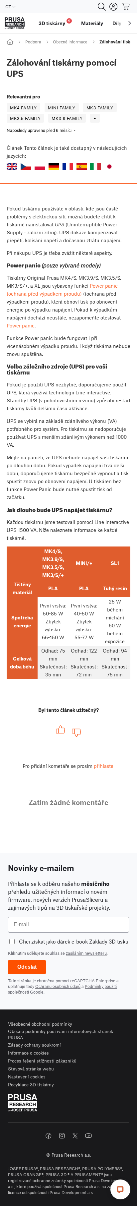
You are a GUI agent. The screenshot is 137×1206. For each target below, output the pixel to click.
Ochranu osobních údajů (57, 986)
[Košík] (126, 6)
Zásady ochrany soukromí (34, 1045)
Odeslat (27, 967)
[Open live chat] (120, 1189)
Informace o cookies (28, 1053)
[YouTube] (88, 1135)
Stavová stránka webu (31, 1068)
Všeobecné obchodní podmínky (40, 1024)
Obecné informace (70, 41)
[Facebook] (48, 1135)
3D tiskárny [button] (54, 22)
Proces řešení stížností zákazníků (42, 1060)
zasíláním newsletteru (86, 953)
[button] (12, 166)
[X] (75, 1135)
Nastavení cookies (27, 1076)
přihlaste (103, 766)
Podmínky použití (101, 986)
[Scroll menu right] (129, 23)
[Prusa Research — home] (14, 23)
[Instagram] (62, 1135)
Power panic (21, 325)
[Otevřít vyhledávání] (101, 6)
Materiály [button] (92, 23)
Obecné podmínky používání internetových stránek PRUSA (60, 1034)
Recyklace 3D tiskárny (31, 1084)
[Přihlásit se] (113, 6)
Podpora (33, 41)
